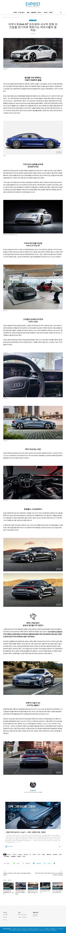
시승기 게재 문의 (22, 917)
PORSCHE (26, 854)
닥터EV (45, 12)
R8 (30, 854)
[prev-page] (31, 897)
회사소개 (35, 916)
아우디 (39, 854)
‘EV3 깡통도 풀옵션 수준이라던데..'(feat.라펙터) (20, 892)
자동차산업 (49, 854)
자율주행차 (33, 12)
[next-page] (34, 897)
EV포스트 (20, 854)
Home (15, 12)
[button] (61, 12)
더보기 (9, 880)
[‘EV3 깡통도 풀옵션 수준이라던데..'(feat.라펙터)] (20, 886)
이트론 (43, 854)
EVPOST (14, 854)
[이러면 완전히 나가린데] (45, 886)
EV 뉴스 (5, 919)
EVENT (51, 12)
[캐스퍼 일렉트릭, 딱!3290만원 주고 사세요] (8, 886)
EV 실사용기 (21, 12)
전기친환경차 (6, 856)
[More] (54, 863)
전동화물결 (13, 856)
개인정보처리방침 (7, 928)
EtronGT (9, 854)
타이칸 (24, 856)
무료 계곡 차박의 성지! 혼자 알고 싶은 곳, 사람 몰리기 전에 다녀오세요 (49, 874)
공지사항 (35, 914)
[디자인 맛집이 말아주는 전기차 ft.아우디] (57, 886)
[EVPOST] (33, 5)
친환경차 (19, 856)
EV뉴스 (39, 12)
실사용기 (5, 17)
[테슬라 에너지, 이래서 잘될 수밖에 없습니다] (33, 886)
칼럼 (28, 12)
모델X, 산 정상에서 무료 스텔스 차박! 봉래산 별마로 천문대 (17, 874)
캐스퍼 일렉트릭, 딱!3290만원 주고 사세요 (8, 892)
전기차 (60, 854)
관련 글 (4, 880)
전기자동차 (55, 854)
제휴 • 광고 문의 (22, 914)
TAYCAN (34, 854)
